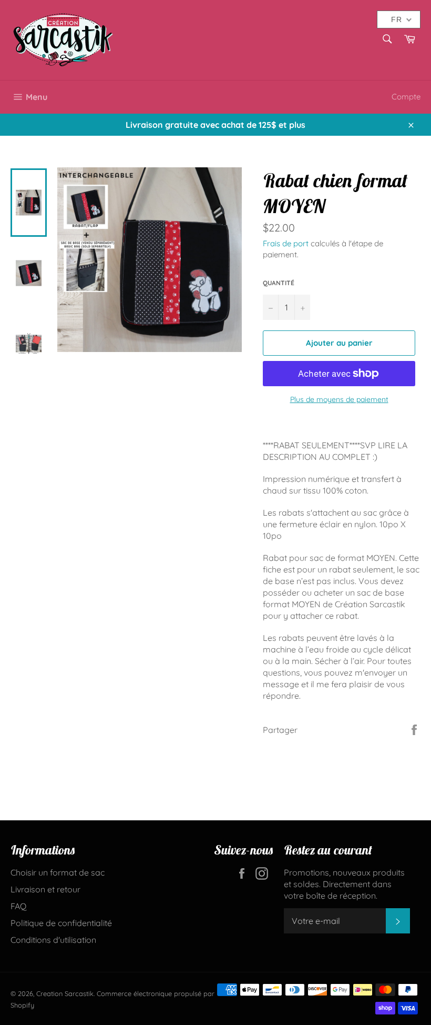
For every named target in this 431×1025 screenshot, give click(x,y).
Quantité (278, 283)
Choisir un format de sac (58, 872)
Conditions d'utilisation (53, 939)
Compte (406, 97)
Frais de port (286, 243)
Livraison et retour (45, 889)
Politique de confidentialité (61, 923)
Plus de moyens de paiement (339, 399)
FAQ (18, 906)
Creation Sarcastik (65, 993)
